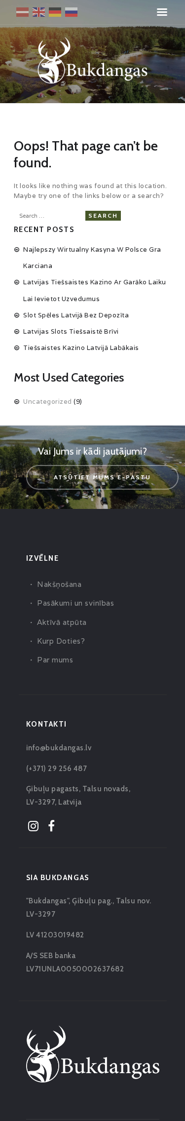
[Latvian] (23, 11)
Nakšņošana (59, 584)
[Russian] (72, 11)
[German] (55, 11)
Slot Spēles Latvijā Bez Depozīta (76, 315)
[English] (39, 11)
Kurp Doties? (61, 641)
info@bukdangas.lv (59, 747)
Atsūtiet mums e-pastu (102, 477)
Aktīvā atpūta (62, 622)
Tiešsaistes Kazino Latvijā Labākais (81, 348)
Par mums (55, 659)
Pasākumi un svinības (75, 603)
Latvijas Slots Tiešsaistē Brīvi (71, 331)
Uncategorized (47, 401)
